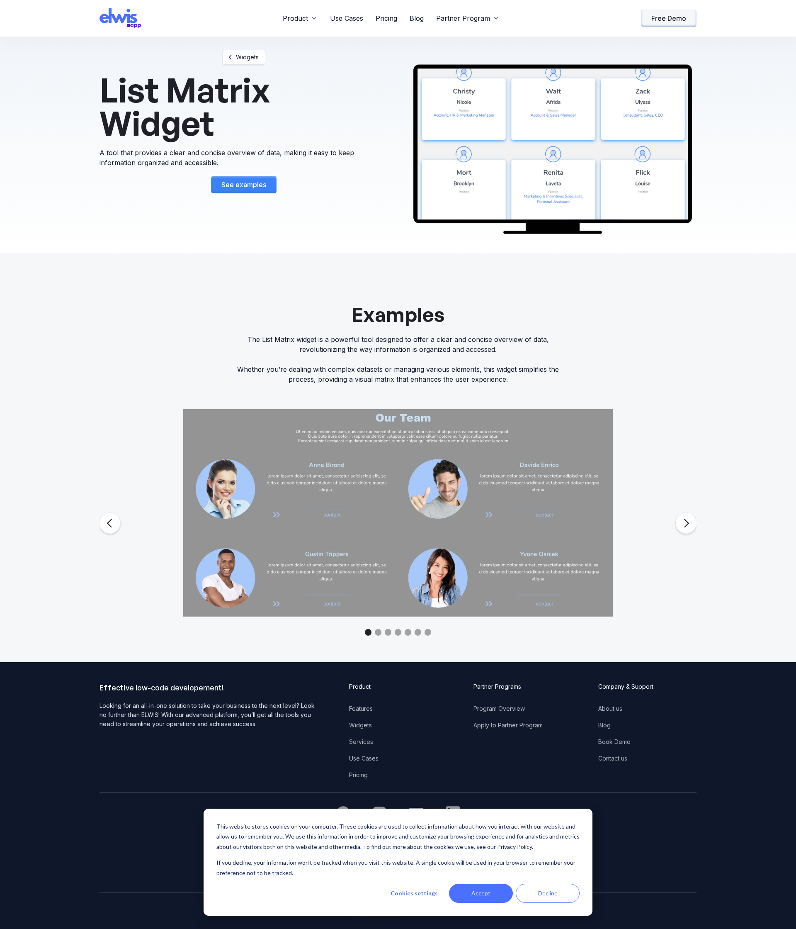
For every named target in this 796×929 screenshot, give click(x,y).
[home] (120, 18)
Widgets (360, 725)
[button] (300, 18)
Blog (417, 18)
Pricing (386, 18)
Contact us (612, 758)
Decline (548, 893)
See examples (243, 184)
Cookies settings (414, 893)
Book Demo (614, 741)
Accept (480, 893)
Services (361, 741)
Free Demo (668, 18)
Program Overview (499, 708)
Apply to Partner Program (508, 725)
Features (361, 708)
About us (610, 708)
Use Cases (346, 18)
